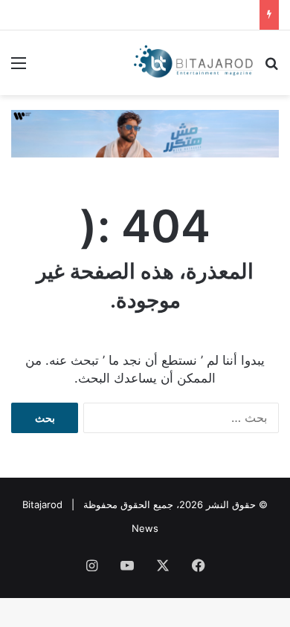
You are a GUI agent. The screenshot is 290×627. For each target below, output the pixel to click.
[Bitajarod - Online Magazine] (193, 63)
